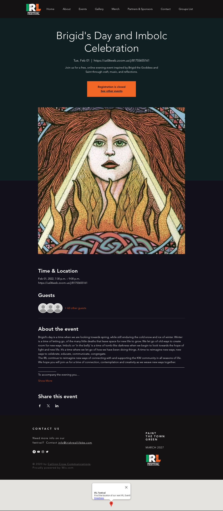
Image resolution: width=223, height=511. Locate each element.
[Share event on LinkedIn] (57, 405)
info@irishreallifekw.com (75, 442)
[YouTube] (38, 451)
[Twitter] (47, 451)
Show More (45, 380)
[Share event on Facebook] (39, 405)
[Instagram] (42, 451)
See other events (111, 91)
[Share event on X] (48, 405)
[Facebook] (34, 451)
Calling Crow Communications (69, 464)
